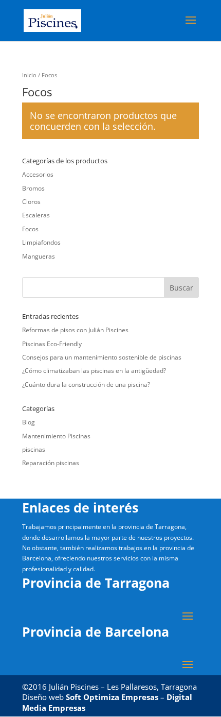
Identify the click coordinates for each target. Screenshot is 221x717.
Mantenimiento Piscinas (56, 436)
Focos (30, 229)
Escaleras (36, 215)
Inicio (29, 75)
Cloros (31, 201)
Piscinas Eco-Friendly (52, 343)
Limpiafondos (41, 242)
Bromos (33, 188)
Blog (28, 422)
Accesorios (37, 174)
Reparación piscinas (50, 462)
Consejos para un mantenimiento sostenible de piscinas (101, 357)
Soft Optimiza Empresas (112, 697)
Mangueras (38, 256)
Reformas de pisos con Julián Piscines (75, 330)
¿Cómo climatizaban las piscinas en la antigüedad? (94, 370)
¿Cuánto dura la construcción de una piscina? (86, 384)
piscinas (33, 449)
